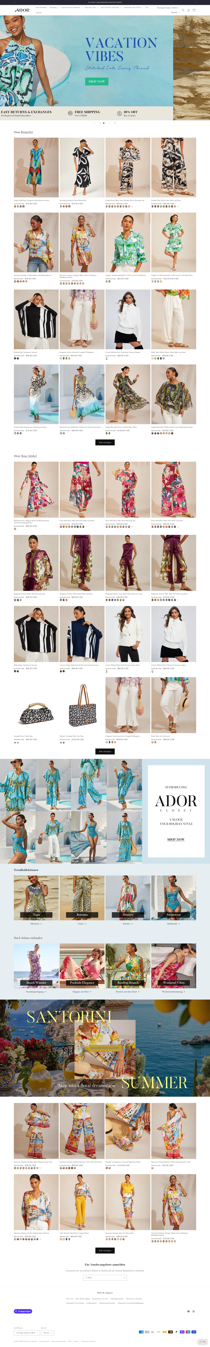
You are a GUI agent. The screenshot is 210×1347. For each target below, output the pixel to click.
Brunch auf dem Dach (126, 991)
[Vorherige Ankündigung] (14, 2)
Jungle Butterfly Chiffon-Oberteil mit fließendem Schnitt (172, 427)
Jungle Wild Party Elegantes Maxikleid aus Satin (31, 200)
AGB (69, 1341)
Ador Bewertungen (83, 1299)
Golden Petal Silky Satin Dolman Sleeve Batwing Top (124, 200)
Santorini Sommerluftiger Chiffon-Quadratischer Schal (171, 1162)
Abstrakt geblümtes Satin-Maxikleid (73, 200)
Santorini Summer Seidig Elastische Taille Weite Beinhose (81, 1162)
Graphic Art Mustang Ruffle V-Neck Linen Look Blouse (125, 275)
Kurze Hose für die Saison (160, 736)
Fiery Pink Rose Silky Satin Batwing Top (120, 521)
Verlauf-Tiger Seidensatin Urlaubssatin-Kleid (30, 427)
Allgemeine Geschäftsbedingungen (131, 1303)
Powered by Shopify (30, 1341)
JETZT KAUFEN (105, 811)
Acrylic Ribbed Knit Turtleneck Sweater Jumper (122, 352)
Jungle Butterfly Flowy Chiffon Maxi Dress (121, 427)
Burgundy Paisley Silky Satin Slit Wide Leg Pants (169, 594)
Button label (105, 68)
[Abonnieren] (124, 1278)
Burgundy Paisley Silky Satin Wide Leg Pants (76, 594)
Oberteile (35, 923)
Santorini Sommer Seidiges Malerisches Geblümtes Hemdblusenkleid (78, 276)
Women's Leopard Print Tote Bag (71, 736)
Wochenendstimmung (172, 991)
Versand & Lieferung (134, 1299)
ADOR (21, 1341)
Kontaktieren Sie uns (100, 1299)
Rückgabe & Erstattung (75, 1303)
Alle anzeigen (105, 442)
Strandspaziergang (35, 991)
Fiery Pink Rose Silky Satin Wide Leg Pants (167, 521)
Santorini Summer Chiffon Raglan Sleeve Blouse (31, 1233)
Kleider (126, 923)
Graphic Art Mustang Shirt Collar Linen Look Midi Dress (172, 275)
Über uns (69, 1299)
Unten (81, 923)
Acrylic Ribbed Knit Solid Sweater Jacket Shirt (122, 665)
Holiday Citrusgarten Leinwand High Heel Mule (122, 1162)
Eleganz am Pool (81, 991)
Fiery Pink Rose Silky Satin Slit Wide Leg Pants (77, 521)
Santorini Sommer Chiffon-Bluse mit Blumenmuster (32, 275)
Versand (76, 1341)
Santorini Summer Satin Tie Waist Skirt (119, 1233)
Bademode (172, 923)
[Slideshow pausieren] (115, 123)
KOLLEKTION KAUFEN (105, 1048)
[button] (54, 7)
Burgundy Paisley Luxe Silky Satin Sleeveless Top (123, 594)
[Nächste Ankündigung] (195, 2)
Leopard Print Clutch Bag (23, 736)
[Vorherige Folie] (94, 123)
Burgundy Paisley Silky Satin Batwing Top (29, 594)
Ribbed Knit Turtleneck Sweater (25, 352)
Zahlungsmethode (117, 1299)
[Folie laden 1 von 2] (100, 123)
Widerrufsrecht (44, 1341)
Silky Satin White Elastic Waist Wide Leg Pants (168, 352)
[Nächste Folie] (109, 123)
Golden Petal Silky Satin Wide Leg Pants (166, 200)
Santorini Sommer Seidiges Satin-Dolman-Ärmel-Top (33, 1162)
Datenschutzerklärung (59, 1341)
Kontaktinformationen (88, 1341)
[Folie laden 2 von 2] (104, 123)
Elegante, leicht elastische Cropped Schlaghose (77, 352)
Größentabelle (91, 1303)
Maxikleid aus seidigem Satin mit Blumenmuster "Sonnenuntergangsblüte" (31, 522)
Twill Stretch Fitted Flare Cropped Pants (74, 1233)
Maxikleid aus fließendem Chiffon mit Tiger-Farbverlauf (80, 427)
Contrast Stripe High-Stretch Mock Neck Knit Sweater (79, 665)
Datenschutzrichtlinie (107, 1303)
